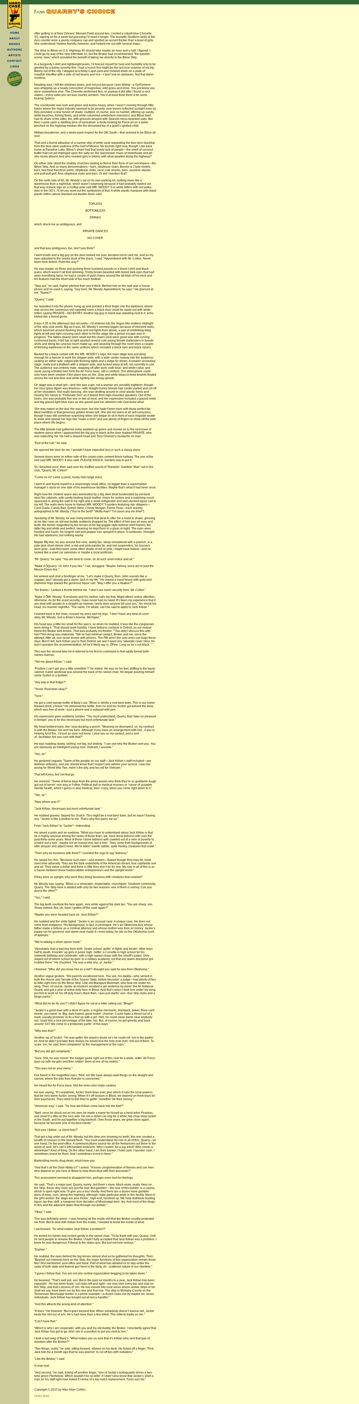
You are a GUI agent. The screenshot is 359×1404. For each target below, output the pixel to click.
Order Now (41, 1396)
